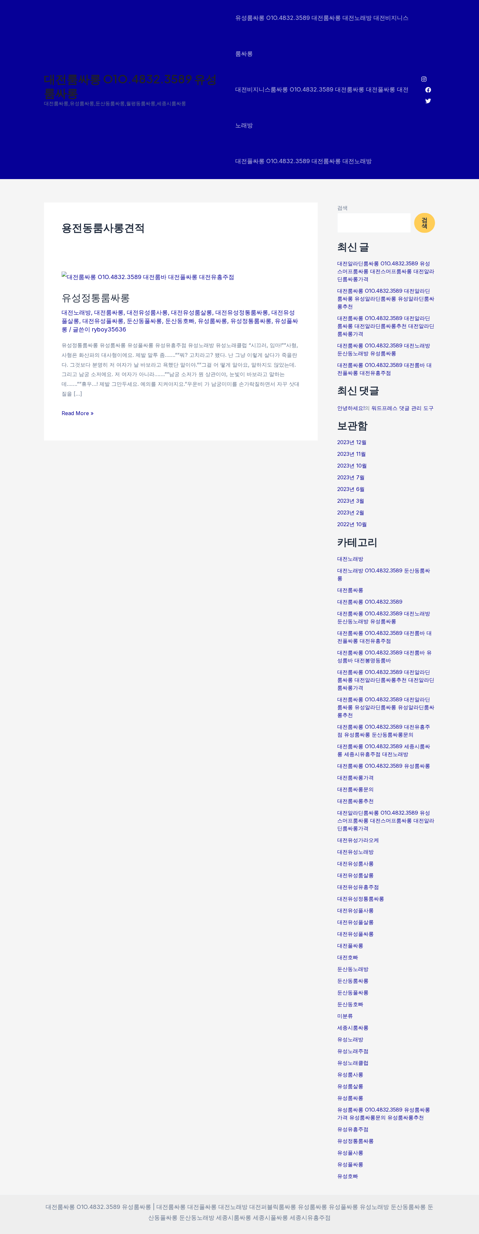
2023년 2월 (350, 512)
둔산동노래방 (353, 969)
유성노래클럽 (353, 1062)
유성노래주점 (353, 1051)
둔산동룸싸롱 (353, 980)
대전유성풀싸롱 (102, 320)
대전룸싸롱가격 (355, 777)
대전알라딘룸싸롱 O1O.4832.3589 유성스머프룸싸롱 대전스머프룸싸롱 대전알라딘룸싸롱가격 (385, 271)
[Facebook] (428, 90)
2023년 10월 (352, 465)
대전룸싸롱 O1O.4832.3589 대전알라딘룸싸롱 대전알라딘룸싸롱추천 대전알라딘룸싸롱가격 (385, 326)
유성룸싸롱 (212, 320)
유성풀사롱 (350, 1152)
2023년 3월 (350, 501)
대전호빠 (347, 957)
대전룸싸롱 (108, 312)
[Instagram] (424, 79)
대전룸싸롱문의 (355, 789)
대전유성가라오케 (358, 840)
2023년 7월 (351, 477)
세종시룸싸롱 (353, 1027)
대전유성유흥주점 (358, 887)
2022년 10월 (352, 524)
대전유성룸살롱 (191, 312)
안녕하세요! (351, 408)
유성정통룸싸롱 (96, 297)
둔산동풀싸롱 (144, 320)
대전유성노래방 (355, 851)
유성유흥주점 (353, 1129)
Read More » (78, 412)
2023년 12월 (352, 442)
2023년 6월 (351, 489)
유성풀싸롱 (350, 1164)
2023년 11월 (351, 454)
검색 (342, 207)
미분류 (345, 1016)
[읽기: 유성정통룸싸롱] (148, 276)
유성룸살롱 (350, 1086)
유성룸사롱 (350, 1074)
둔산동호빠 (180, 320)
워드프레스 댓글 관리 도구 (402, 408)
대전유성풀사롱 (355, 910)
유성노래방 (350, 1039)
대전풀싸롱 (350, 945)
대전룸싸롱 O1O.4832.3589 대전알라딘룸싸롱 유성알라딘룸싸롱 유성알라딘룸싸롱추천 (385, 298)
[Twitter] (428, 101)
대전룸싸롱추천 (355, 801)
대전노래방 (76, 312)
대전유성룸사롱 (147, 312)
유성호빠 (347, 1176)
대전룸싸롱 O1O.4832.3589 (369, 601)
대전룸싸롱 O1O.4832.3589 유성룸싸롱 (130, 86)
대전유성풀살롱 (355, 922)
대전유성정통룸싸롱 (241, 312)
